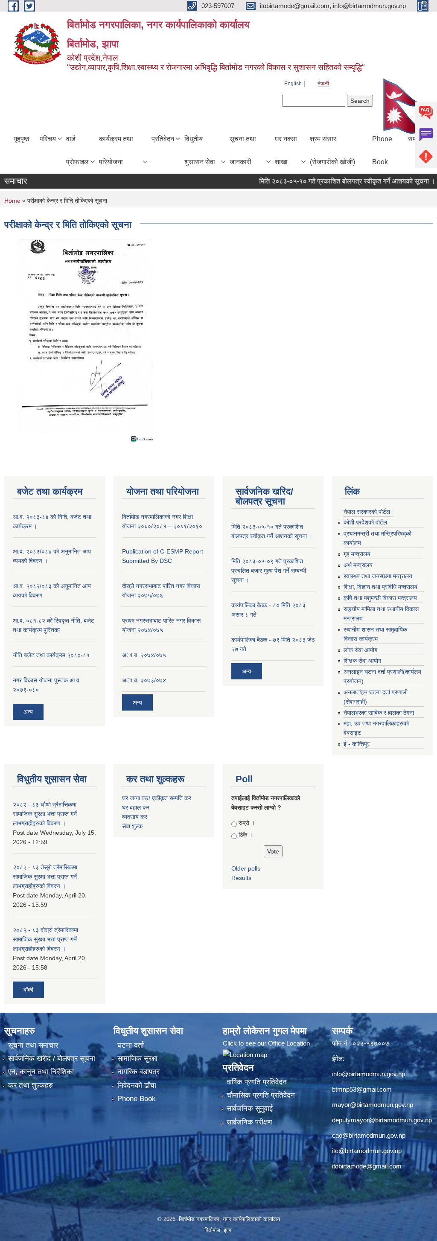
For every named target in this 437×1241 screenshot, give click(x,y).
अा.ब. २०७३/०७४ (144, 680)
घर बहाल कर (135, 807)
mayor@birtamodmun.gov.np (372, 1104)
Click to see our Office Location (266, 1043)
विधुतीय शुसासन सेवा (199, 150)
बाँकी (28, 989)
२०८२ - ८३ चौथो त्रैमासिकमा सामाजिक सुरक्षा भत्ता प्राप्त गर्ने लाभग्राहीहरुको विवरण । (45, 814)
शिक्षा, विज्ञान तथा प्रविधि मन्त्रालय (380, 586)
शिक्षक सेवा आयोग (362, 660)
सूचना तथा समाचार (33, 1045)
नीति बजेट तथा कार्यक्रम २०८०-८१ (51, 655)
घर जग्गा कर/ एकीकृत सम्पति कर (156, 798)
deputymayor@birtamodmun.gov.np (382, 1120)
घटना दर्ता (130, 1045)
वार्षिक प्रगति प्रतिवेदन (257, 1082)
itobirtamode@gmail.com (367, 1166)
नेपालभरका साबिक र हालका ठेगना (379, 712)
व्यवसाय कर (134, 816)
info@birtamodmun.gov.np (368, 1074)
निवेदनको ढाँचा (136, 1085)
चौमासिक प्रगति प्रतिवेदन (261, 1095)
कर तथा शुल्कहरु (30, 1085)
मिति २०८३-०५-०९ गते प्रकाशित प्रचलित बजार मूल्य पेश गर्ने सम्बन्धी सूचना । (268, 570)
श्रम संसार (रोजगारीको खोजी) (332, 150)
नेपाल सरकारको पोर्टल (367, 511)
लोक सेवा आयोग (360, 650)
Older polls (245, 868)
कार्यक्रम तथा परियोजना (116, 150)
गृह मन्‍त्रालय (357, 554)
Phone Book (382, 150)
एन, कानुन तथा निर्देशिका (41, 1072)
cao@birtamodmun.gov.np (368, 1135)
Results (241, 877)
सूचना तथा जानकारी (243, 150)
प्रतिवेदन (162, 139)
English (293, 84)
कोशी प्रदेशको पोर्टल (365, 522)
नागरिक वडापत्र (138, 1072)
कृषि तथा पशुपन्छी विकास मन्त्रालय (380, 597)
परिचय (48, 139)
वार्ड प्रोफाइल (77, 150)
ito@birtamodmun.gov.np (367, 1150)
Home (12, 200)
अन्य (28, 711)
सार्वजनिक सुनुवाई (250, 1108)
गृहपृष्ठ (21, 139)
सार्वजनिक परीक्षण (249, 1122)
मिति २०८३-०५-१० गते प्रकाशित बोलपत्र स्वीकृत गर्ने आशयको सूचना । (331, 181)
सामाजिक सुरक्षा (137, 1059)
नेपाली (323, 84)
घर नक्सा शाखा (286, 150)
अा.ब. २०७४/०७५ (144, 655)
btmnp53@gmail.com (362, 1089)
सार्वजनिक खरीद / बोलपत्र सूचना (51, 1059)
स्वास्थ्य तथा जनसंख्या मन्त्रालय (378, 576)
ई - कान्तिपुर (357, 743)
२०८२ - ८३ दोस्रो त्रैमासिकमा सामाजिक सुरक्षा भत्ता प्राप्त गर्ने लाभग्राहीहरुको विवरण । (45, 939)
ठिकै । (246, 834)
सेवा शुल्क (132, 826)
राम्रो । (247, 822)
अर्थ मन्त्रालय (358, 565)
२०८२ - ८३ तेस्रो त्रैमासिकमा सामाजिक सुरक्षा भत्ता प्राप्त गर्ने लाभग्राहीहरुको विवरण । (45, 876)
